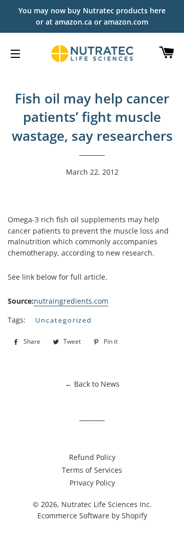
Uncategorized (63, 320)
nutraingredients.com (71, 301)
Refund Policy (92, 457)
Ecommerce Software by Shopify (92, 515)
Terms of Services (92, 470)
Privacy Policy (92, 483)
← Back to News (92, 384)
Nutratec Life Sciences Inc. (106, 504)
